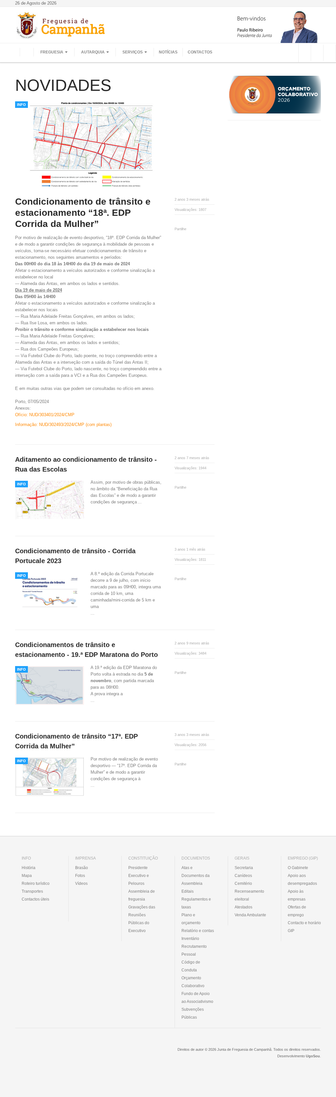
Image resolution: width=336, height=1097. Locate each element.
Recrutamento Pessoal (194, 950)
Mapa (27, 875)
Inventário (190, 938)
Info (21, 105)
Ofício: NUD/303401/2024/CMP (44, 414)
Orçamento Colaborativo (192, 982)
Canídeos (243, 875)
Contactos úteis (35, 899)
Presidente (138, 867)
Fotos (80, 875)
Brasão (81, 867)
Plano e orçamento (190, 919)
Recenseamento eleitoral (249, 895)
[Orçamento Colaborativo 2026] (274, 94)
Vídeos (81, 883)
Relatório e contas (197, 930)
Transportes (32, 891)
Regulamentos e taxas (196, 903)
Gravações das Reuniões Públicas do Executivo (141, 919)
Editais (187, 891)
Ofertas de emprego (297, 911)
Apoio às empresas (296, 895)
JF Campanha (51, 1054)
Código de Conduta (190, 966)
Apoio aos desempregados (302, 879)
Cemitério (243, 883)
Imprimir (177, 221)
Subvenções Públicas (192, 1013)
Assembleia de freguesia (141, 895)
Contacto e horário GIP (304, 927)
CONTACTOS (200, 52)
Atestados (243, 907)
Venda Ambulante (250, 915)
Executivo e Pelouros (138, 879)
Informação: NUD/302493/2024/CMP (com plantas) (63, 424)
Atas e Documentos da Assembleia (195, 875)
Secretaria (244, 867)
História (28, 867)
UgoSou (313, 1056)
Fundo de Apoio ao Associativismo (197, 997)
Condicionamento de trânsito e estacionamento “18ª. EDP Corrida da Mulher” (83, 212)
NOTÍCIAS (168, 52)
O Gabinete (298, 867)
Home (26, 52)
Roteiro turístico (36, 883)
